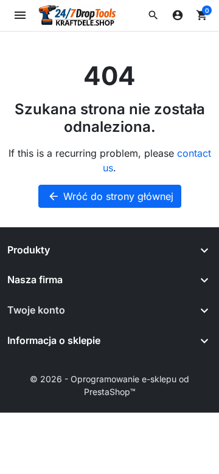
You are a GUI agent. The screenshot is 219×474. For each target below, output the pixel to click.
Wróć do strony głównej (110, 196)
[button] (153, 15)
